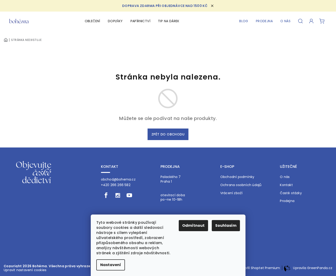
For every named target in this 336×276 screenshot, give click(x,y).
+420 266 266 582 (115, 185)
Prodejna (287, 201)
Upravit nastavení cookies (25, 270)
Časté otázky (291, 193)
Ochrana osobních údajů (241, 185)
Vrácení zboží (231, 193)
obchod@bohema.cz (118, 179)
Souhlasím (225, 225)
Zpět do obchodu (168, 134)
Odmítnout (193, 225)
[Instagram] (117, 195)
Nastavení (110, 264)
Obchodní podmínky (237, 177)
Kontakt (286, 185)
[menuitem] (92, 21)
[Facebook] (106, 195)
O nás (285, 177)
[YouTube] (129, 195)
